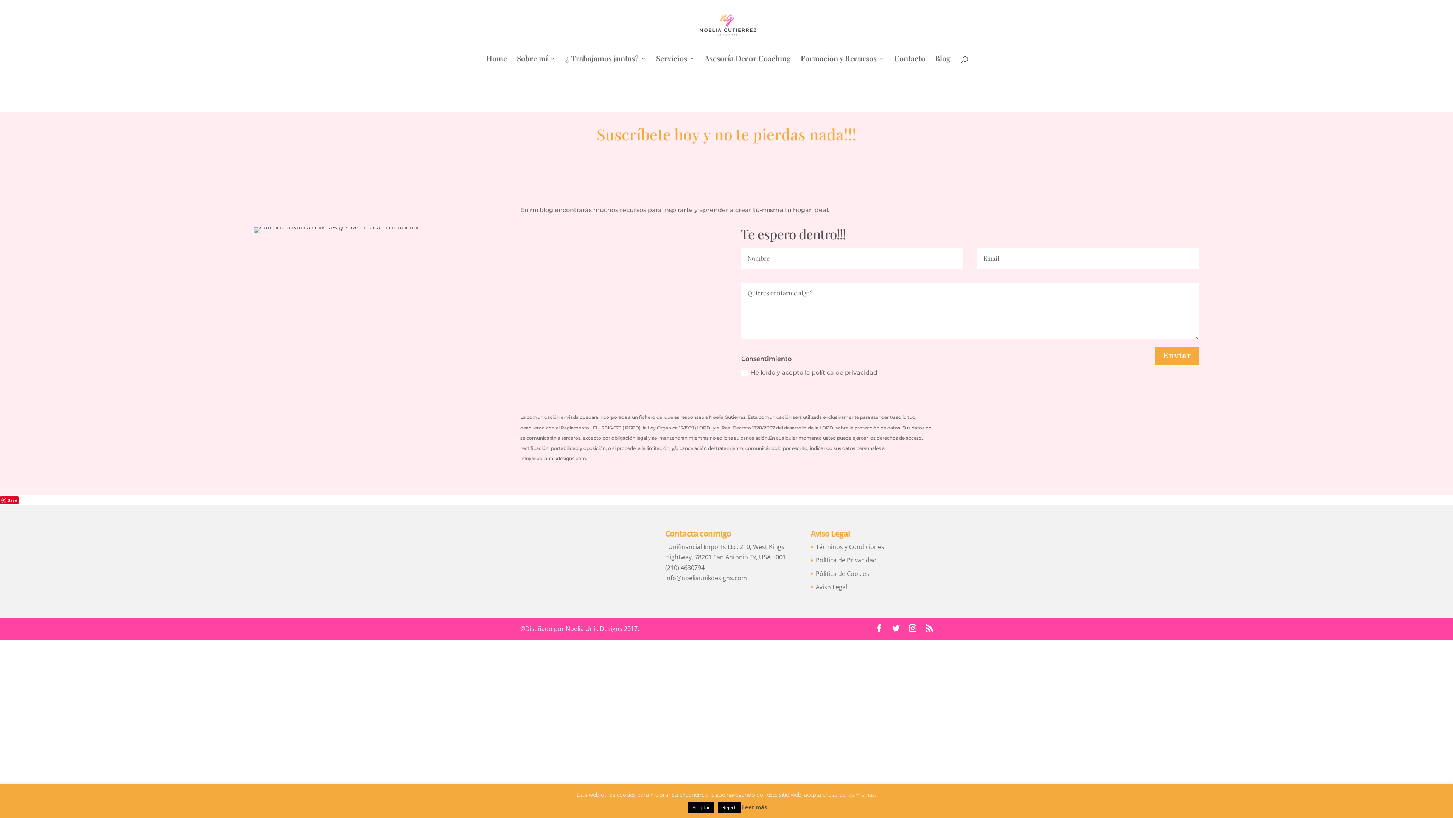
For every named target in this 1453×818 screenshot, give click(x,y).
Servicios (671, 59)
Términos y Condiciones (850, 547)
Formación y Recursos (839, 59)
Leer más (754, 807)
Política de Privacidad (846, 560)
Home (496, 59)
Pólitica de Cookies (842, 574)
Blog (943, 59)
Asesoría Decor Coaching (748, 59)
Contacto (909, 59)
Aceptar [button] (701, 807)
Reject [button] (729, 807)
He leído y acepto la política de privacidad (813, 372)
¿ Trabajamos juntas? (602, 59)
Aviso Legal (831, 587)
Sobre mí (532, 59)
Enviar (1177, 355)
